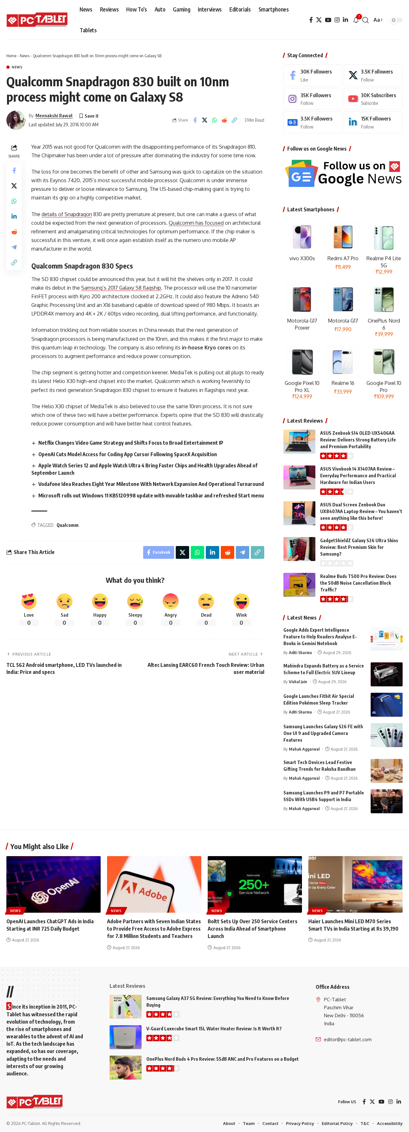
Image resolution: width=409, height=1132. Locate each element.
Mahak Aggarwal (304, 749)
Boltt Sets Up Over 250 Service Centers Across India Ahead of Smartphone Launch (252, 928)
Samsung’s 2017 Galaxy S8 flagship (121, 288)
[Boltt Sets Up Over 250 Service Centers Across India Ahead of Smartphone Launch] (255, 884)
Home (11, 55)
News (24, 55)
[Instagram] (337, 20)
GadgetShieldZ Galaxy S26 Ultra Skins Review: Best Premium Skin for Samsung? (359, 547)
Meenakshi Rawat (54, 115)
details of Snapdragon (67, 214)
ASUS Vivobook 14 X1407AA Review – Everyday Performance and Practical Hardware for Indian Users (358, 475)
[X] (318, 20)
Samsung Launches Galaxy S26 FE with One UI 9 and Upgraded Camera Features (323, 733)
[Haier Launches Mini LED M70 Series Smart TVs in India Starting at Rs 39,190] (355, 884)
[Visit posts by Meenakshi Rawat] (16, 120)
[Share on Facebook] (194, 120)
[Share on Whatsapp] (214, 120)
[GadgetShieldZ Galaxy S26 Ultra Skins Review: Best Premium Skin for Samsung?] (299, 549)
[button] (365, 20)
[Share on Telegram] (14, 246)
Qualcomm (68, 525)
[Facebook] (311, 20)
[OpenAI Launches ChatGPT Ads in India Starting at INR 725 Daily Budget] (53, 884)
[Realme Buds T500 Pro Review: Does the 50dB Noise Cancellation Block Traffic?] (299, 585)
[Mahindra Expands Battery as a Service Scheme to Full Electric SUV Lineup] (387, 674)
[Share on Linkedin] (14, 216)
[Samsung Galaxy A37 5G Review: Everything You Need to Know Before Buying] (126, 1007)
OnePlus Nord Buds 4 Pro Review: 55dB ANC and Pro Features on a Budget (222, 1059)
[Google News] (312, 122)
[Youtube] (373, 99)
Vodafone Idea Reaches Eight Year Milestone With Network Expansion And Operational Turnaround (151, 484)
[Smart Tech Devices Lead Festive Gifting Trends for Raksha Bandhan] (387, 771)
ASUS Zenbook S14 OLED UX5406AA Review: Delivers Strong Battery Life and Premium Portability (358, 439)
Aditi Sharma (300, 652)
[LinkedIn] (345, 20)
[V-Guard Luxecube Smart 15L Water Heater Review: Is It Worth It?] (126, 1037)
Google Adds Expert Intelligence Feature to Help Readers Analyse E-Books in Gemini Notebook (320, 636)
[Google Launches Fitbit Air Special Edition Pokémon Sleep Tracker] (387, 705)
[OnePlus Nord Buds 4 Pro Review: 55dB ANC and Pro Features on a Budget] (126, 1068)
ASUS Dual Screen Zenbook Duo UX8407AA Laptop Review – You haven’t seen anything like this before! (361, 511)
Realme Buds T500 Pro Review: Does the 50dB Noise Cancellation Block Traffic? (358, 583)
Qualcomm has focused (196, 223)
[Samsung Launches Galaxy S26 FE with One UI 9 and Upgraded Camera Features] (387, 735)
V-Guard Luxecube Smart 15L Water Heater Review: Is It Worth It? (214, 1028)
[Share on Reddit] (224, 120)
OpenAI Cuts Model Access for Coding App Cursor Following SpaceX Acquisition (127, 454)
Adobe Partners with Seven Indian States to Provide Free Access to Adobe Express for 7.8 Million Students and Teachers (154, 928)
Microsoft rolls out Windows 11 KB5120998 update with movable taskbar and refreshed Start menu (151, 495)
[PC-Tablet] (37, 20)
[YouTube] (328, 20)
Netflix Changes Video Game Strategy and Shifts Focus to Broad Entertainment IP (130, 443)
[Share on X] (204, 120)
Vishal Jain (298, 681)
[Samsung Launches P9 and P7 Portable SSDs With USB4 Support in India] (387, 801)
